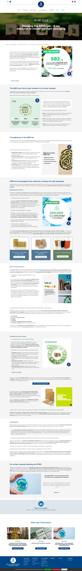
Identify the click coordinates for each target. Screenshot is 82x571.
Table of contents (15, 80)
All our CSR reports (44, 565)
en (10, 1)
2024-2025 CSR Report (44, 564)
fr (7, 1)
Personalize (64, 569)
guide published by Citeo (28, 326)
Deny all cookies (56, 569)
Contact (63, 10)
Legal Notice (70, 558)
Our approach (43, 559)
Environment (41, 34)
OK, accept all (48, 569)
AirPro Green (16, 232)
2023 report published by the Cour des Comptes (27, 192)
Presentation (35, 559)
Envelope (25, 564)
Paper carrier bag (27, 559)
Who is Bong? (33, 10)
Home (18, 10)
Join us (34, 564)
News (57, 10)
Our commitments (42, 10)
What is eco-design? (16, 372)
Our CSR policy (44, 561)
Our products (25, 10)
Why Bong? (51, 10)
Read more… (56, 492)
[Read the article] (18, 533)
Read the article (18, 548)
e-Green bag (16, 399)
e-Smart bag (23, 399)
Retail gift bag (26, 561)
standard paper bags (37, 233)
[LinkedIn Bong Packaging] (41, 504)
